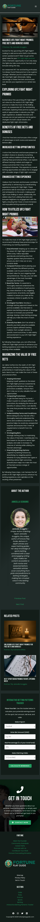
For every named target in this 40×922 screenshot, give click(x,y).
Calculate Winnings (20, 766)
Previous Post (20, 598)
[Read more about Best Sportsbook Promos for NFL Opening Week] (20, 666)
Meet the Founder (20, 841)
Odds (20, 892)
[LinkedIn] (27, 913)
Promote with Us (20, 848)
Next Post (20, 604)
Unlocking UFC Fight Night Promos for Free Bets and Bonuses (18, 645)
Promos (6, 47)
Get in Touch (20, 880)
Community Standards (20, 843)
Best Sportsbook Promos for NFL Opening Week (19, 680)
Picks (20, 895)
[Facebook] (13, 913)
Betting (20, 902)
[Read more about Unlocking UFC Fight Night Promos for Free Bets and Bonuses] (20, 631)
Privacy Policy (20, 878)
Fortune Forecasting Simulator (20, 853)
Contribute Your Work (20, 851)
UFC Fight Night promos (26, 58)
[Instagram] (18, 913)
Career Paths (20, 846)
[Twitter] (22, 913)
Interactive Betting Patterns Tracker (20, 905)
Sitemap (20, 875)
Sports (20, 900)
